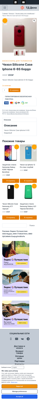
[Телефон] (11, 339)
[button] (34, 20)
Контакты (19, 364)
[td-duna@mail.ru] (23, 2)
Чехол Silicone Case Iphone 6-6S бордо (18, 113)
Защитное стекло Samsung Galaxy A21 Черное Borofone (28, 206)
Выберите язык (6, 367)
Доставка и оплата (19, 347)
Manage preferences (19, 391)
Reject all (19, 386)
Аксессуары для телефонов (17, 61)
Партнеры (19, 361)
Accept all (19, 396)
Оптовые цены (19, 357)
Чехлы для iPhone (31, 110)
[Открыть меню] (4, 7)
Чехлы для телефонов (8, 112)
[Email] (17, 339)
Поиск (32, 225)
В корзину (14, 90)
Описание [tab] (7, 120)
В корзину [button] (11, 181)
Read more (14, 382)
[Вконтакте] (22, 339)
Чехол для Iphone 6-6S (22, 112)
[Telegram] (28, 339)
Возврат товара (19, 352)
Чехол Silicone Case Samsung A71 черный (10, 206)
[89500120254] (15, 2)
